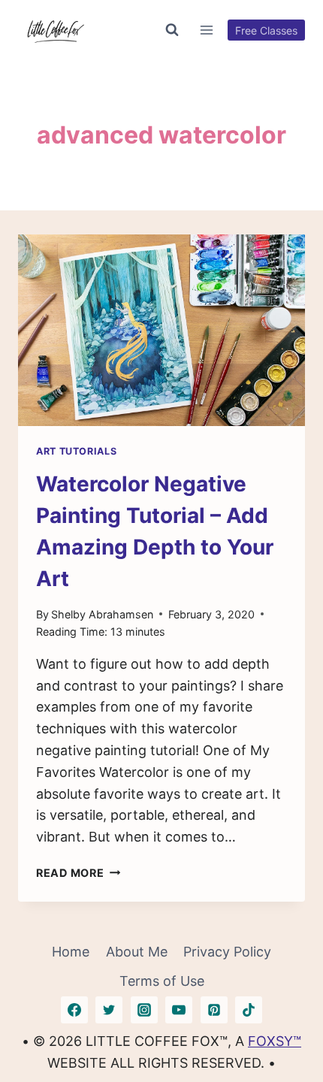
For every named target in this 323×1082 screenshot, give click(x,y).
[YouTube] (178, 1009)
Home (70, 952)
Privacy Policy (227, 952)
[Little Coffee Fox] (55, 30)
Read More (78, 872)
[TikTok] (248, 1009)
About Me (137, 952)
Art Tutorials (76, 451)
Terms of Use (161, 981)
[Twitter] (108, 1009)
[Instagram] (144, 1009)
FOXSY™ (274, 1041)
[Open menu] (207, 29)
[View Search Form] (172, 30)
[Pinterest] (214, 1009)
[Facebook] (74, 1009)
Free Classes (266, 30)
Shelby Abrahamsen (102, 614)
